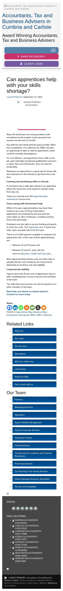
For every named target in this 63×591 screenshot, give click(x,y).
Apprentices (21, 312)
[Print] (26, 307)
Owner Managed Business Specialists (32, 479)
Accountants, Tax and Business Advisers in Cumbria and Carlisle (27, 21)
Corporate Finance (23, 438)
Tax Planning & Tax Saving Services (31, 471)
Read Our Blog (21, 377)
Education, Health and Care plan (36, 253)
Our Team (19, 338)
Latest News (20, 369)
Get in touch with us (24, 384)
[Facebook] (9, 307)
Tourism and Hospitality (25, 486)
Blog (30, 312)
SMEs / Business (44, 315)
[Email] (32, 307)
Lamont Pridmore (15, 97)
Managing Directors (24, 407)
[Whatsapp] (20, 307)
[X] (38, 307)
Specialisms (20, 354)
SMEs (32, 315)
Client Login (33, 63)
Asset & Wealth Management (28, 422)
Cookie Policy (32, 583)
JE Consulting (10, 586)
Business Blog (39, 312)
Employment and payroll (18, 315)
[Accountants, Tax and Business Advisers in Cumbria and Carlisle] (31, 7)
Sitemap (43, 583)
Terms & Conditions (27, 580)
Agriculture (20, 415)
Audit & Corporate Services (27, 430)
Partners (19, 399)
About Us (19, 331)
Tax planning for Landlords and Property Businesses (33, 454)
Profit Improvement (23, 463)
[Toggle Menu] (53, 50)
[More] (43, 307)
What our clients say (24, 361)
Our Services (21, 346)
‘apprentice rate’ (35, 227)
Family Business (22, 445)
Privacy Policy (19, 583)
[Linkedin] (15, 307)
